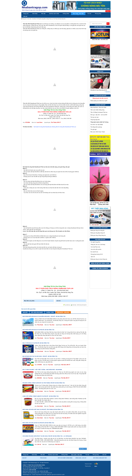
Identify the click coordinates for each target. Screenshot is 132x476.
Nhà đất (25, 312)
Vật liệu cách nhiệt (37, 312)
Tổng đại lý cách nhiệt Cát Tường (99, 122)
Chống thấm (50, 312)
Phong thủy (96, 454)
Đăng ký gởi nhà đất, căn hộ (100, 98)
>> (107, 91)
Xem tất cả (82, 448)
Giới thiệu (34, 454)
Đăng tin (108, 11)
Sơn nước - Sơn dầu (31, 18)
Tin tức (87, 454)
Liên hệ (104, 454)
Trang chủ (25, 454)
